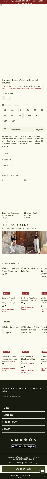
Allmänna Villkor (14, 463)
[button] (23, 154)
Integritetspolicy (30, 463)
